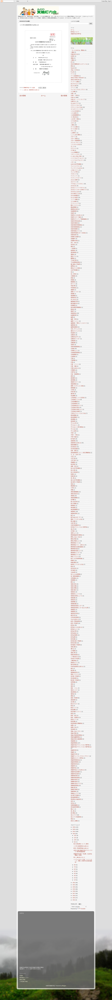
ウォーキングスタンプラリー (78, 89)
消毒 (72, 489)
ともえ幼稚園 (74, 152)
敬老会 (72, 309)
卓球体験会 (73, 578)
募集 (72, 696)
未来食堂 (73, 729)
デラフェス (73, 148)
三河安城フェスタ (75, 399)
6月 (75, 869)
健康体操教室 (74, 327)
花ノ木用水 (73, 274)
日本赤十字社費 (75, 658)
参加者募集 (73, 415)
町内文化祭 (73, 642)
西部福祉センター (75, 552)
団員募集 (73, 580)
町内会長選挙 (74, 635)
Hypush (73, 68)
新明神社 (73, 505)
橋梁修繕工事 (74, 301)
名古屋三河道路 (75, 795)
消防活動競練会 (75, 491)
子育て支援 (73, 436)
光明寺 (72, 344)
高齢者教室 (73, 384)
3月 (75, 875)
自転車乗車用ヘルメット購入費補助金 (80, 452)
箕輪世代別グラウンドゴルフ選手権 (80, 745)
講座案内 (73, 378)
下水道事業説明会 (75, 262)
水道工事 (73, 523)
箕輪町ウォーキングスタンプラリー (80, 756)
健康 (72, 317)
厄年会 (72, 803)
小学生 (72, 487)
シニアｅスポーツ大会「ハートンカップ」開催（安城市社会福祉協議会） (83, 861)
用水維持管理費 (75, 807)
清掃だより (73, 533)
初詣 (72, 484)
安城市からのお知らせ (76, 215)
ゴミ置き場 (73, 117)
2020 (74, 887)
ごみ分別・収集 (75, 119)
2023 (74, 833)
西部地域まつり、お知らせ (78, 544)
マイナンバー (74, 175)
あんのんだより (75, 83)
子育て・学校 (74, 435)
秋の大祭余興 (74, 472)
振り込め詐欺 (74, 501)
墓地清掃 (73, 699)
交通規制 (73, 340)
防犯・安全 (73, 715)
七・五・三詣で (75, 454)
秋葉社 (72, 474)
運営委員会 (73, 252)
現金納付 (73, 332)
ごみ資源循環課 (75, 115)
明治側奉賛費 (74, 797)
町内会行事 (73, 631)
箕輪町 (72, 752)
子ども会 (73, 429)
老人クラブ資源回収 (76, 817)
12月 (75, 835)
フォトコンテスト (75, 166)
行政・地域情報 (75, 374)
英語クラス (73, 256)
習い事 (72, 478)
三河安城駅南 (74, 401)
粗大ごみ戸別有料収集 (76, 558)
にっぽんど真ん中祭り (76, 156)
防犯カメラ (73, 719)
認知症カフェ (74, 662)
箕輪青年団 (73, 750)
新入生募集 (73, 503)
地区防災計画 (74, 613)
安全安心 (73, 244)
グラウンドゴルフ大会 (76, 107)
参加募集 (73, 419)
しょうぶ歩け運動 (75, 134)
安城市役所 (73, 234)
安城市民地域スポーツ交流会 (78, 232)
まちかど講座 (74, 179)
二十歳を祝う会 (75, 656)
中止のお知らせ (75, 619)
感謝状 (72, 289)
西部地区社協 (74, 548)
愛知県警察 (73, 207)
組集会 (72, 560)
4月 (75, 873)
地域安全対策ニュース (76, 595)
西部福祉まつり (75, 554)
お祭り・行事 (74, 95)
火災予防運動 (74, 270)
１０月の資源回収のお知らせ (81, 846)
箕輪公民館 (73, 733)
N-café (72, 72)
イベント (73, 87)
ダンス (72, 146)
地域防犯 (73, 611)
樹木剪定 (73, 464)
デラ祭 (72, 150)
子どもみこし (74, 425)
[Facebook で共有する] (44, 88)
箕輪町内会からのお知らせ (78, 769)
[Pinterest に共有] (45, 88)
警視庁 (72, 311)
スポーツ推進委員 (75, 140)
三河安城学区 (74, 403)
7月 (75, 867)
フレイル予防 (74, 172)
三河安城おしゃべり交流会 (78, 397)
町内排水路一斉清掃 (76, 641)
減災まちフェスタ (75, 331)
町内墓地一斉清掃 (75, 644)
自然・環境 (73, 450)
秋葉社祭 (73, 476)
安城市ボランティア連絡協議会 (79, 219)
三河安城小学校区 (75, 411)
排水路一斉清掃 (75, 676)
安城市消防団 (74, 223)
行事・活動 (73, 366)
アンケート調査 (75, 81)
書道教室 (73, 486)
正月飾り (73, 531)
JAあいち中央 (74, 70)
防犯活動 (73, 721)
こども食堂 (73, 113)
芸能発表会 (73, 313)
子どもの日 (73, 423)
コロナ (72, 123)
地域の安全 (73, 584)
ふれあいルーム (75, 170)
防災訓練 (73, 709)
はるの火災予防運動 (76, 164)
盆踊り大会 (73, 727)
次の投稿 (23, 95)
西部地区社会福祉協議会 (77, 546)
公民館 (72, 348)
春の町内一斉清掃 (75, 482)
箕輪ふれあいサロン (76, 731)
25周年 (72, 56)
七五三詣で (73, 460)
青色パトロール (75, 556)
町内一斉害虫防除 (75, 621)
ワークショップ (75, 203)
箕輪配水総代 (74, 781)
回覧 (72, 278)
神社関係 (73, 507)
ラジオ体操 (73, 201)
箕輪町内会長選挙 (75, 771)
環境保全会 (73, 297)
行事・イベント (75, 364)
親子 (72, 515)
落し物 (72, 811)
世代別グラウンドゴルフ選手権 (79, 527)
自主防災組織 (74, 448)
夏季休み (73, 266)
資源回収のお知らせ (34, 89)
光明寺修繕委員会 (75, 346)
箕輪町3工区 (74, 754)
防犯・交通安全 (75, 717)
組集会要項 (73, 562)
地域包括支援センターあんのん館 (79, 607)
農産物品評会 (74, 672)
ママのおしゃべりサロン (77, 183)
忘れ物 (72, 701)
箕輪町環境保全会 (75, 760)
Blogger (64, 985)
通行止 (72, 648)
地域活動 (73, 597)
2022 (74, 882)
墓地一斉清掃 (74, 697)
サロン (72, 130)
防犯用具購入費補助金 (76, 723)
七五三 (72, 456)
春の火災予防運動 (75, 480)
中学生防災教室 (75, 617)
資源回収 (73, 440)
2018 (74, 891)
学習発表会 (73, 287)
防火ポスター (74, 703)
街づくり (73, 283)
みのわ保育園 (74, 195)
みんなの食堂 (74, 197)
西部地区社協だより (76, 550)
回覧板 (72, 280)
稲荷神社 (73, 250)
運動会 (72, 254)
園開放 (72, 258)
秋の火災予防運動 (75, 468)
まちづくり (73, 181)
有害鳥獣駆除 (74, 805)
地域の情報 (73, 588)
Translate (83, 908)
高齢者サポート (75, 382)
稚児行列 (73, 615)
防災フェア (73, 707)
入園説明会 (73, 660)
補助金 (72, 694)
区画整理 (73, 305)
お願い (72, 93)
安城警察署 (73, 211)
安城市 (72, 213)
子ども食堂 (73, 431)
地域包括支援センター (76, 605)
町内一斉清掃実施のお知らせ (81, 848)
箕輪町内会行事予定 (76, 33)
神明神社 (73, 511)
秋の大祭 (73, 470)
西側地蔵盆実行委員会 (76, 535)
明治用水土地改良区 (76, 799)
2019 (74, 889)
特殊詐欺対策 (74, 654)
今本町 (72, 389)
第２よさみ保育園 (75, 574)
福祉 (72, 686)
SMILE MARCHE (75, 79)
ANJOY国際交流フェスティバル (79, 64)
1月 (75, 880)
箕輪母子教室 (74, 789)
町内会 (72, 625)
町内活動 (73, 639)
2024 (74, 831)
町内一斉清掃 (74, 623)
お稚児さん (73, 101)
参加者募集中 (74, 417)
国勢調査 (73, 387)
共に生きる (73, 299)
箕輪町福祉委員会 (75, 777)
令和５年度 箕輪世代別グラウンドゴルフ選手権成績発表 (83, 851)
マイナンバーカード (76, 177)
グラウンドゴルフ (75, 105)
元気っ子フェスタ (75, 329)
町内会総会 (73, 633)
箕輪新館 (73, 741)
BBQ (72, 66)
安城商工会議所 (75, 236)
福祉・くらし (74, 688)
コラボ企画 (73, 121)
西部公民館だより (75, 541)
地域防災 (73, 609)
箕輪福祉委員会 (75, 785)
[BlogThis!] (40, 88)
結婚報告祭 (73, 315)
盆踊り (72, 725)
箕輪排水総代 (74, 779)
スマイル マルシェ (75, 142)
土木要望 (73, 650)
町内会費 (73, 637)
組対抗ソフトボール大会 (77, 564)
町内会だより (74, 629)
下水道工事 (73, 260)
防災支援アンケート (76, 711)
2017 (74, 893)
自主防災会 (73, 446)
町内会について (75, 31)
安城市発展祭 (74, 229)
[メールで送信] (39, 88)
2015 (74, 897)
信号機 (72, 499)
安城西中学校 (74, 240)
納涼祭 (72, 670)
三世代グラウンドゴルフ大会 (78, 413)
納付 (72, 668)
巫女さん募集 (74, 820)
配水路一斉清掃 (75, 680)
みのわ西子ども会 (75, 193)
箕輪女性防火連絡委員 (76, 739)
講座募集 (73, 380)
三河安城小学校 (75, 407)
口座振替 (73, 356)
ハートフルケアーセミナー (78, 158)
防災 (72, 705)
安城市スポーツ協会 (76, 217)
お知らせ (26, 89)
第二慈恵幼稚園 (75, 576)
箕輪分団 (73, 787)
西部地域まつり (75, 542)
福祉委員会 (73, 692)
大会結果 (73, 572)
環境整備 (73, 295)
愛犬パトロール (75, 205)
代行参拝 (73, 570)
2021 (74, 884)
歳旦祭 (72, 393)
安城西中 (73, 238)
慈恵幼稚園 (73, 444)
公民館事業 (73, 354)
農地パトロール (75, 674)
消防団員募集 (74, 497)
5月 (75, 871)
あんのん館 (73, 85)
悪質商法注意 (74, 209)
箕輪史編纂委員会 (75, 737)
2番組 (72, 58)
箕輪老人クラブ (75, 793)
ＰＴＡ (72, 74)
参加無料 (73, 421)
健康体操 (73, 325)
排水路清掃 (73, 678)
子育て (72, 433)
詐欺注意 (73, 391)
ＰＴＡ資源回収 (75, 75)
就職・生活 (73, 466)
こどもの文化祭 (75, 111)
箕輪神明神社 (74, 743)
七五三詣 (73, 458)
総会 (72, 566)
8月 (72, 62)
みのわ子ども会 (75, 191)
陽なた (72, 809)
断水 (72, 582)
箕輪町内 (73, 766)
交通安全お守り (75, 336)
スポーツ (73, 136)
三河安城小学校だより (76, 409)
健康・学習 (73, 319)
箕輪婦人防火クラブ (76, 783)
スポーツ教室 (74, 138)
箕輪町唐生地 (74, 764)
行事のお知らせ (75, 368)
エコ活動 (73, 91)
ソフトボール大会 (75, 144)
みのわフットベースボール (78, 187)
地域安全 (73, 592)
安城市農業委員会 (75, 227)
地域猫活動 (73, 603)
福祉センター (74, 690)
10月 (75, 839)
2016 (74, 895)
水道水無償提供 (75, 525)
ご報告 (72, 125)
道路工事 (73, 652)
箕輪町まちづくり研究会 (77, 758)
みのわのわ (73, 185)
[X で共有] (42, 88)
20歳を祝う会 (74, 54)
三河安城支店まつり (76, 405)
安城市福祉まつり (75, 230)
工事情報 (73, 360)
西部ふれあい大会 (75, 537)
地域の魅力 (73, 590)
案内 (72, 246)
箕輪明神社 (73, 791)
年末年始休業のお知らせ (77, 666)
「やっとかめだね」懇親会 (78, 50)
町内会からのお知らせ (76, 627)
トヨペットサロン (75, 154)
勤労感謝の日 (74, 303)
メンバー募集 (74, 199)
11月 (75, 837)
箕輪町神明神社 (75, 762)
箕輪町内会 (73, 768)
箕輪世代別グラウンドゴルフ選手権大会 (81, 747)
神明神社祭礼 (74, 513)
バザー (72, 162)
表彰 (72, 684)
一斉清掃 (73, 248)
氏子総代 (73, 438)
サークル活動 (74, 126)
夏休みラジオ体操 (75, 268)
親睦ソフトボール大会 (76, 519)
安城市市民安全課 (75, 221)
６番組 (72, 60)
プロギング (73, 174)
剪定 (72, 818)
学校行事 (73, 285)
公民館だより (74, 350)
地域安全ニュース (75, 593)
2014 (74, 900)
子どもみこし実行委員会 (77, 427)
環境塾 (72, 293)
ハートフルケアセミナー (77, 160)
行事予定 (73, 372)
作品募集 (73, 395)
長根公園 (73, 646)
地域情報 (73, 601)
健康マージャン (75, 321)
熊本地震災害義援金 (76, 307)
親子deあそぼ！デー (76, 517)
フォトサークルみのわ (76, 168)
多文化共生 (73, 568)
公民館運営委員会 (75, 352)
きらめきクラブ (75, 103)
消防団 (72, 495)
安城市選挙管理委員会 (76, 225)
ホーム (43, 95)
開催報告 (73, 281)
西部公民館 (73, 539)
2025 (74, 829)
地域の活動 (73, 586)
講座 (72, 376)
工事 (72, 358)
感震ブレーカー (75, 291)
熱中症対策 (73, 664)
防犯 (72, 713)
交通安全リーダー (75, 338)
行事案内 (73, 370)
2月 (75, 877)
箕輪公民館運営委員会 (76, 735)
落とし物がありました (79, 857)
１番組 (72, 52)
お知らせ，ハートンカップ (78, 99)
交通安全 (73, 334)
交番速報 (73, 342)
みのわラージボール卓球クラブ (79, 189)
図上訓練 (73, 521)
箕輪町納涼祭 (74, 775)
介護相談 (73, 276)
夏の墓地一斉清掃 (75, 264)
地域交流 (73, 599)
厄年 (72, 801)
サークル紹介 (74, 128)
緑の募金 (73, 813)
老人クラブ (73, 815)
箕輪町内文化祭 (75, 773)
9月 (75, 842)
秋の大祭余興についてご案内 (81, 843)
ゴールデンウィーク (76, 109)
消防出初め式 (74, 493)
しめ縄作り (73, 132)
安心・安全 (73, 242)
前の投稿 (64, 95)
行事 (72, 362)
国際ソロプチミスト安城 (77, 386)
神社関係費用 (74, 509)
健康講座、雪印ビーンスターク (79, 323)
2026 (74, 827)
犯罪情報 (73, 682)
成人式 (72, 529)
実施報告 (73, 462)
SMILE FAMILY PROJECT (77, 77)
